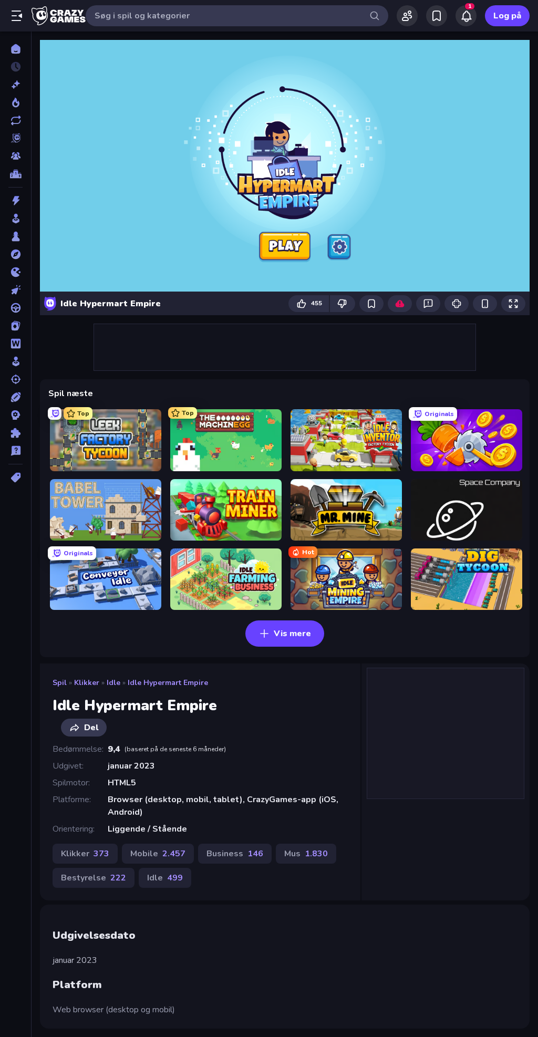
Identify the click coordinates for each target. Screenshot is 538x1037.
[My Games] (436, 15)
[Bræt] (15, 236)
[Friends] (407, 15)
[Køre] (15, 308)
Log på (507, 16)
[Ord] (15, 343)
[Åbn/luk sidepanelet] (16, 15)
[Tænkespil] (15, 433)
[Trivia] (15, 451)
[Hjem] (15, 49)
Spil (60, 683)
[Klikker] (15, 290)
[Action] (15, 201)
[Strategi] (15, 415)
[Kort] (15, 326)
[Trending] (15, 102)
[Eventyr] (15, 254)
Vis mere (292, 633)
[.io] (15, 272)
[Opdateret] (15, 120)
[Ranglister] (15, 174)
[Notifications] (466, 15)
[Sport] (15, 397)
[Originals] (15, 138)
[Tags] (15, 477)
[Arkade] (15, 218)
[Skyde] (15, 379)
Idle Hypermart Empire (168, 683)
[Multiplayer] (15, 156)
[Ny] (15, 85)
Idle (113, 683)
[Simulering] (15, 361)
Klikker (86, 683)
